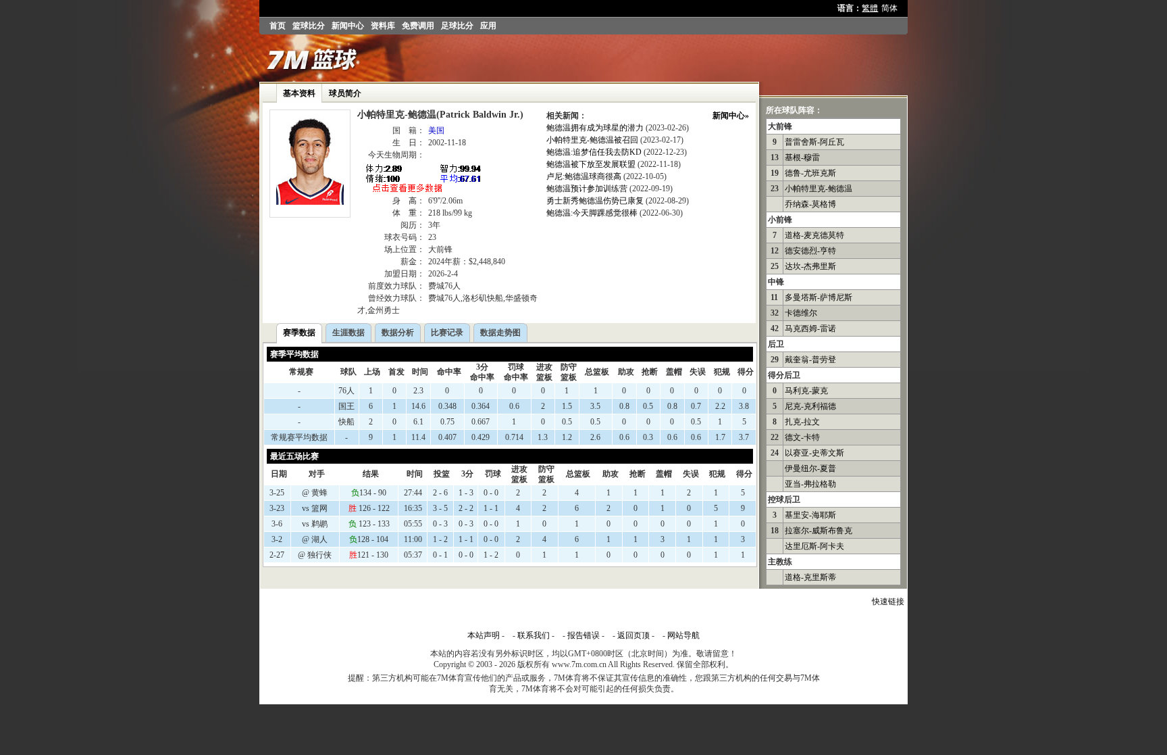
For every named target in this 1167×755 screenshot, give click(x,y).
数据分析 (398, 332)
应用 (488, 25)
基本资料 (299, 93)
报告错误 (583, 635)
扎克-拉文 (802, 422)
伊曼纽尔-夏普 (810, 468)
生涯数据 (348, 332)
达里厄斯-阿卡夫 (814, 546)
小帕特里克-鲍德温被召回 (592, 140)
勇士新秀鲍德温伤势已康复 (595, 200)
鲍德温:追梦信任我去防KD (594, 152)
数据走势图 (500, 332)
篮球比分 (308, 25)
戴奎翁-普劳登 (810, 359)
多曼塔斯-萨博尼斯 (818, 297)
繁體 (870, 8)
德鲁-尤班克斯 (810, 173)
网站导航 (683, 635)
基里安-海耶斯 (810, 515)
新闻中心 (348, 25)
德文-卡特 (802, 437)
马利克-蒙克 (806, 390)
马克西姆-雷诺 (810, 328)
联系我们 (533, 635)
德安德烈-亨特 (810, 250)
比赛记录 (447, 332)
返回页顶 (633, 635)
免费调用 (418, 25)
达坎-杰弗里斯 (810, 266)
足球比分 (457, 25)
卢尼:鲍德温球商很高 (583, 176)
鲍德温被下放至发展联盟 (591, 164)
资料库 (383, 25)
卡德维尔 (801, 313)
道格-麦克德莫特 (814, 235)
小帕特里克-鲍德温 (818, 188)
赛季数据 (299, 332)
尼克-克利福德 (810, 406)
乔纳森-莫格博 (810, 204)
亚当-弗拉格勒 (810, 484)
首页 (277, 25)
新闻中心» (730, 115)
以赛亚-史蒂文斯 (814, 453)
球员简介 (345, 93)
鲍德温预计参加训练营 (586, 188)
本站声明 (483, 635)
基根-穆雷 (802, 157)
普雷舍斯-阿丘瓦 (814, 142)
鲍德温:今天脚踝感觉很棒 (592, 213)
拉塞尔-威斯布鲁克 (818, 530)
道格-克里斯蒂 (810, 577)
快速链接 (888, 601)
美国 (436, 130)
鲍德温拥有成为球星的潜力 (595, 127)
